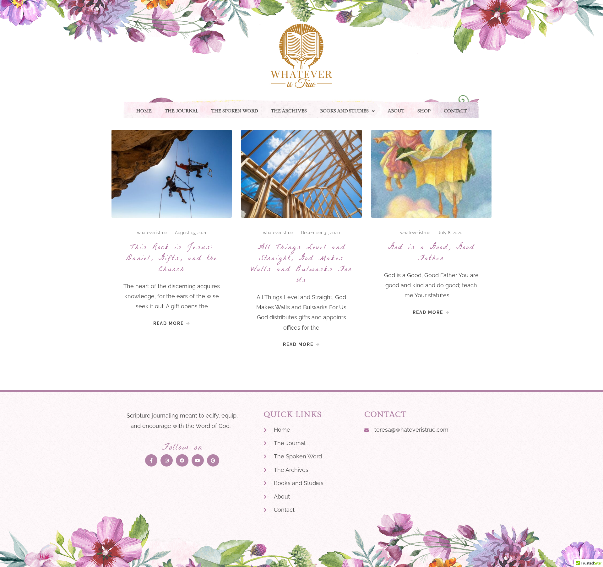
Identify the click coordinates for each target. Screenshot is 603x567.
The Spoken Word (234, 111)
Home (144, 111)
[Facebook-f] (151, 460)
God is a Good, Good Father (431, 253)
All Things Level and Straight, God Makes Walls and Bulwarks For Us (301, 264)
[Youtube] (198, 460)
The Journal (181, 111)
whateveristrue (152, 232)
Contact (455, 111)
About (396, 111)
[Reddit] (182, 460)
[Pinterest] (213, 460)
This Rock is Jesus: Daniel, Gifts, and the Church (172, 259)
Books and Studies (344, 111)
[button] (347, 111)
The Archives (289, 111)
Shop (424, 111)
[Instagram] (166, 460)
